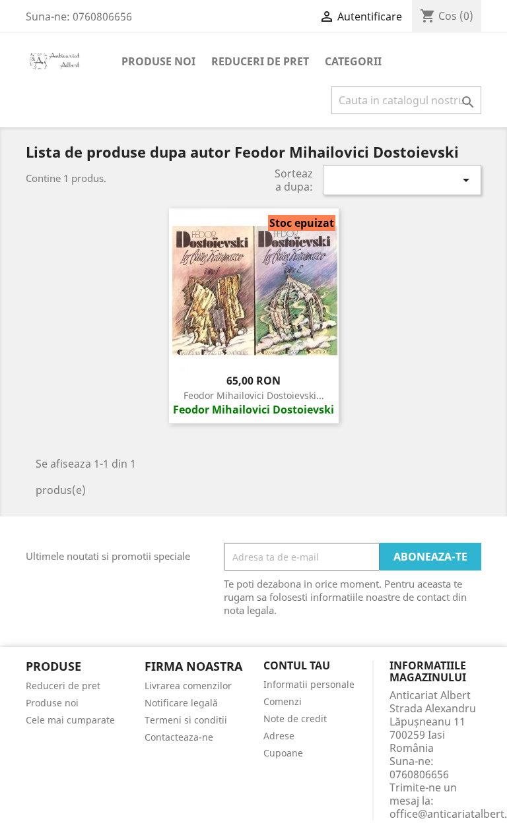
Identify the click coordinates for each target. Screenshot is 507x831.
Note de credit (295, 718)
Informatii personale (309, 684)
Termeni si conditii (186, 720)
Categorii (353, 61)
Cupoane (283, 753)
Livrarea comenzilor (188, 685)
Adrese (278, 735)
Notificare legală (181, 702)
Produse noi (158, 61)
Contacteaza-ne (179, 737)
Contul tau (296, 666)
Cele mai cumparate (70, 720)
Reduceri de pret (260, 61)
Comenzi (282, 701)
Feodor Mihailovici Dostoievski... (254, 395)
